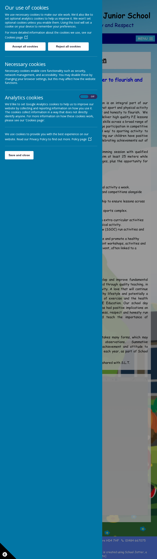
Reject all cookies (68, 46)
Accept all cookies (25, 46)
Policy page (79, 139)
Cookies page (14, 37)
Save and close (19, 155)
